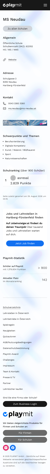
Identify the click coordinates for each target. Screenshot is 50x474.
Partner (7, 383)
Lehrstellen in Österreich (16, 313)
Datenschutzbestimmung (16, 348)
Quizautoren (9, 336)
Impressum (9, 365)
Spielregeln (9, 325)
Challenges (8, 360)
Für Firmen (25, 432)
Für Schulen (25, 439)
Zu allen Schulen (17, 28)
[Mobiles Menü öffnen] (45, 5)
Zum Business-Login (25, 403)
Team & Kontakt (11, 371)
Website (12, 59)
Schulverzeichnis (11, 307)
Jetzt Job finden (25, 243)
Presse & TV (9, 377)
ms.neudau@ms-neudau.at (22, 108)
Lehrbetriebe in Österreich (17, 319)
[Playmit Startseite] (12, 5)
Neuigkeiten (9, 330)
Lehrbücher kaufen (13, 389)
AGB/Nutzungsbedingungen (17, 342)
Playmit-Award (10, 354)
